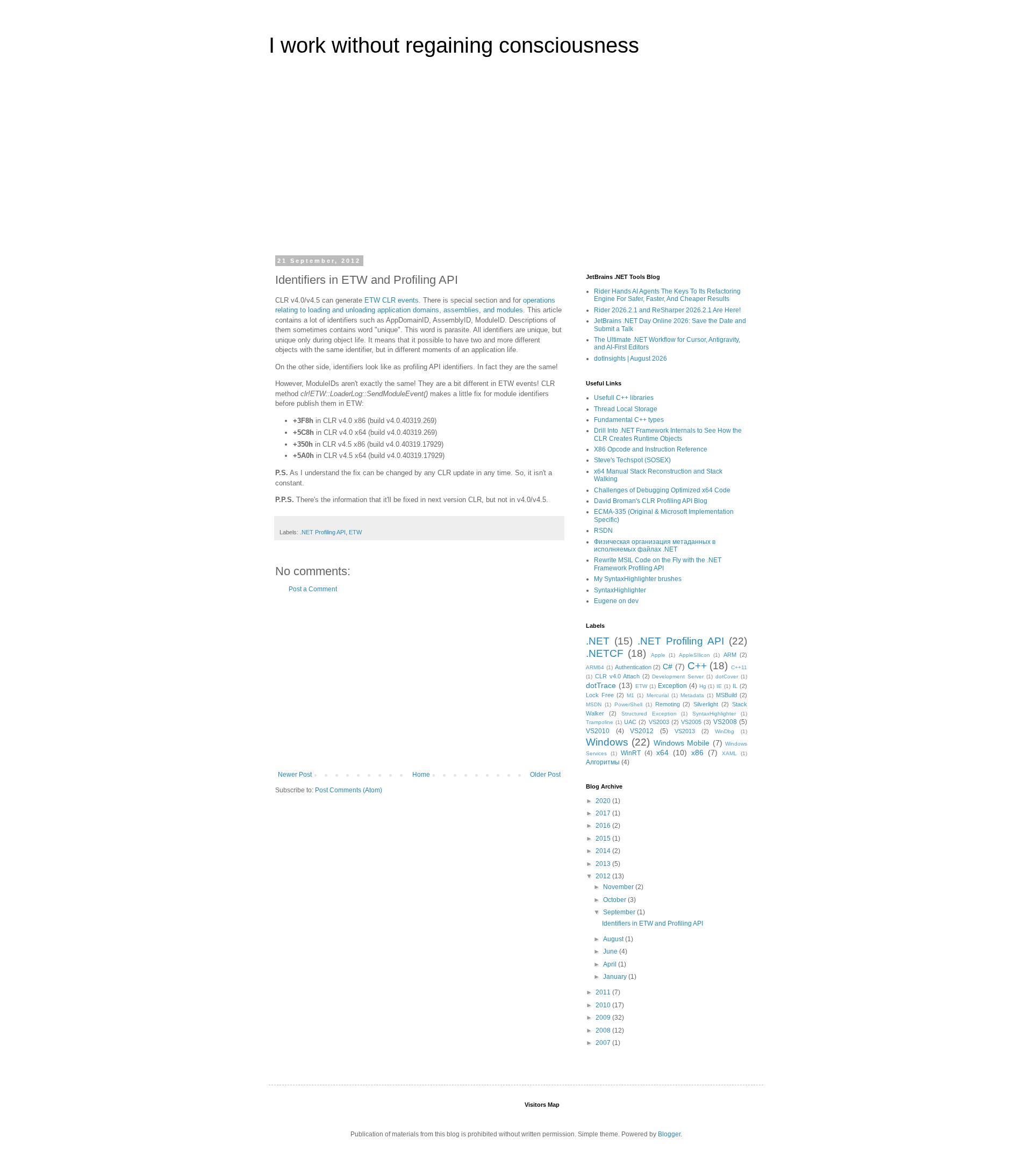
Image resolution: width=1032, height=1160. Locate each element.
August (614, 939)
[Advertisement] (516, 163)
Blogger (669, 1134)
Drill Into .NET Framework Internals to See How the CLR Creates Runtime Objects (668, 434)
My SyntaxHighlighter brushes (638, 579)
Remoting (667, 704)
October (615, 900)
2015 (604, 838)
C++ (697, 665)
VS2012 (642, 731)
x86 (697, 752)
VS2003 (659, 722)
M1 (630, 695)
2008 (604, 1030)
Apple (658, 655)
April (610, 964)
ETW (355, 532)
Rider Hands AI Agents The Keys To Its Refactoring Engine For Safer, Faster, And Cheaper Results (667, 295)
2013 (604, 864)
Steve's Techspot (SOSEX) (632, 460)
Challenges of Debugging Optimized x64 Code (662, 490)
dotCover (726, 676)
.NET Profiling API (323, 532)
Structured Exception (649, 714)
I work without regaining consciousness (454, 45)
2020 (604, 801)
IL (735, 686)
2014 (604, 851)
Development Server (678, 676)
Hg (702, 686)
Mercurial (658, 695)
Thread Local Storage (625, 409)
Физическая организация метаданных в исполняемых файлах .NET (654, 545)
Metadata (692, 695)
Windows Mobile (682, 743)
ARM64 (595, 667)
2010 (604, 1005)
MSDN (593, 704)
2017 (604, 813)
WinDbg (724, 731)
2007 (604, 1043)
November (619, 887)
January (615, 976)
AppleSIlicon (694, 655)
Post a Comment (313, 589)
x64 (662, 752)
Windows (607, 742)
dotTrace (601, 685)
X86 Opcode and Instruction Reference (650, 449)
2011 (604, 992)
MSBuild (726, 695)
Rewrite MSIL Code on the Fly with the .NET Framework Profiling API (657, 563)
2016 (604, 825)
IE (719, 686)
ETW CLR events (391, 300)
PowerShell (628, 704)
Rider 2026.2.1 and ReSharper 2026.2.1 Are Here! (667, 310)
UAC (630, 722)
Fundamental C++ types (629, 420)
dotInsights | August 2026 (630, 358)
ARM (729, 654)
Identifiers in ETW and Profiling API (652, 923)
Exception (672, 686)
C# (667, 666)
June (611, 951)
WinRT (631, 753)
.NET (598, 641)
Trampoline (599, 722)
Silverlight (705, 704)
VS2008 (725, 722)
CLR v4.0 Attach (617, 676)
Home (421, 774)
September (620, 912)
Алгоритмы (603, 762)
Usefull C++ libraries (624, 398)
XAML (729, 753)
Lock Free (600, 695)
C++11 (739, 667)
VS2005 (691, 722)
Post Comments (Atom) (348, 790)
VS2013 (685, 731)
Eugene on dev (616, 601)
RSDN (603, 530)
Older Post (545, 774)
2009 (604, 1017)
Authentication (633, 667)
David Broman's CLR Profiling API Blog (650, 501)
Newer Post (295, 774)
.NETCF (605, 653)
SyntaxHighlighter (620, 590)
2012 (604, 876)
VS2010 (598, 731)
